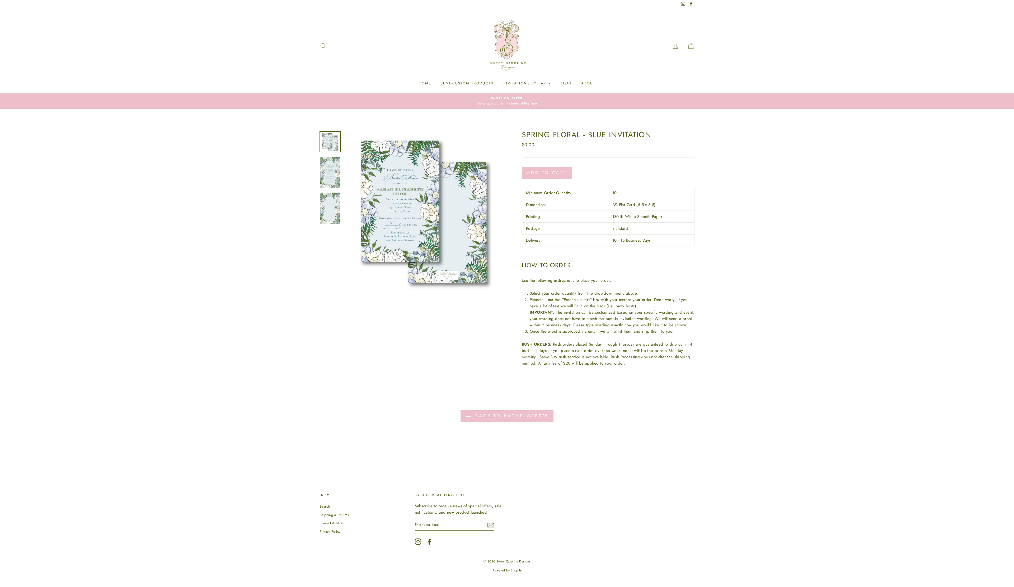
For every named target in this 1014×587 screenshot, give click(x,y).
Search (325, 506)
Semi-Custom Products (467, 83)
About (588, 83)
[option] (507, 101)
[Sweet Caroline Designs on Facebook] (429, 541)
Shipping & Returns (334, 514)
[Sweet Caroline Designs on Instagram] (418, 541)
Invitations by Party (527, 83)
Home (425, 83)
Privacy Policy (330, 531)
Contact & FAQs (332, 523)
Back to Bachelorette (511, 416)
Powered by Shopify (507, 570)
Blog (566, 83)
